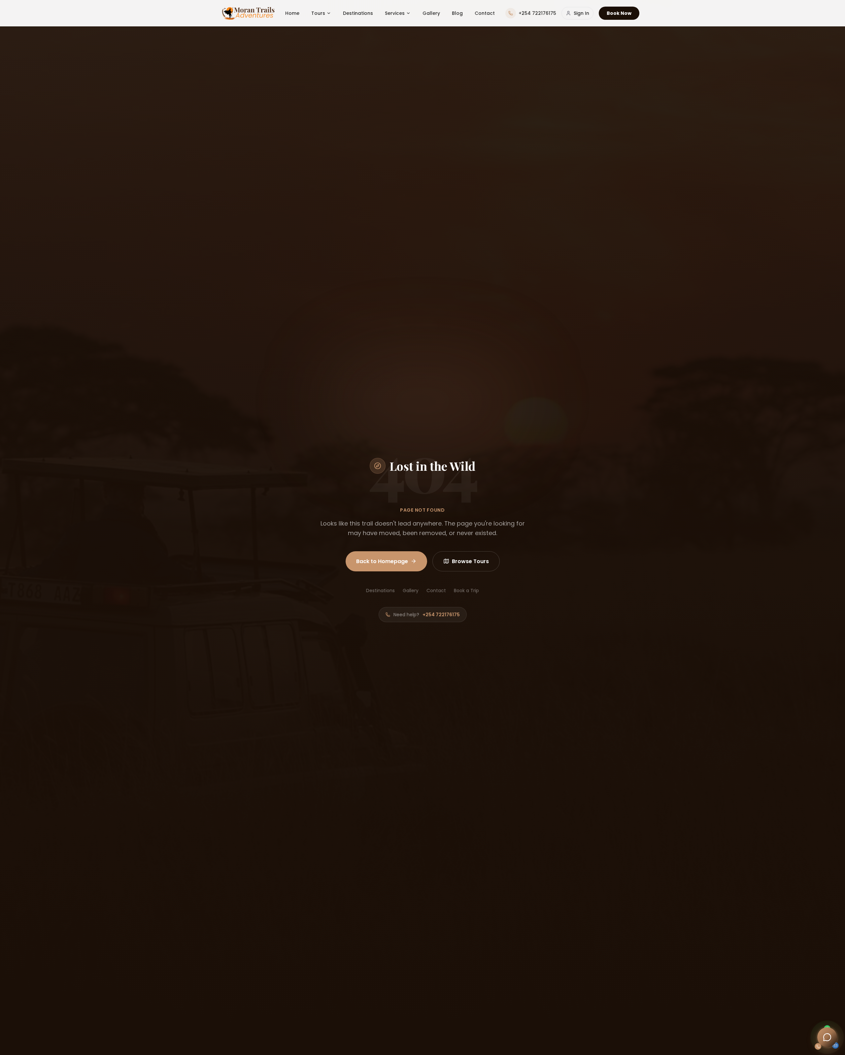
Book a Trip (466, 590)
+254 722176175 (441, 614)
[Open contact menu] (827, 1037)
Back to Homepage (382, 561)
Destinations (358, 13)
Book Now (619, 13)
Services (395, 13)
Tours (318, 13)
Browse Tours (470, 561)
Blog (457, 13)
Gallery (431, 13)
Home (292, 13)
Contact (485, 13)
